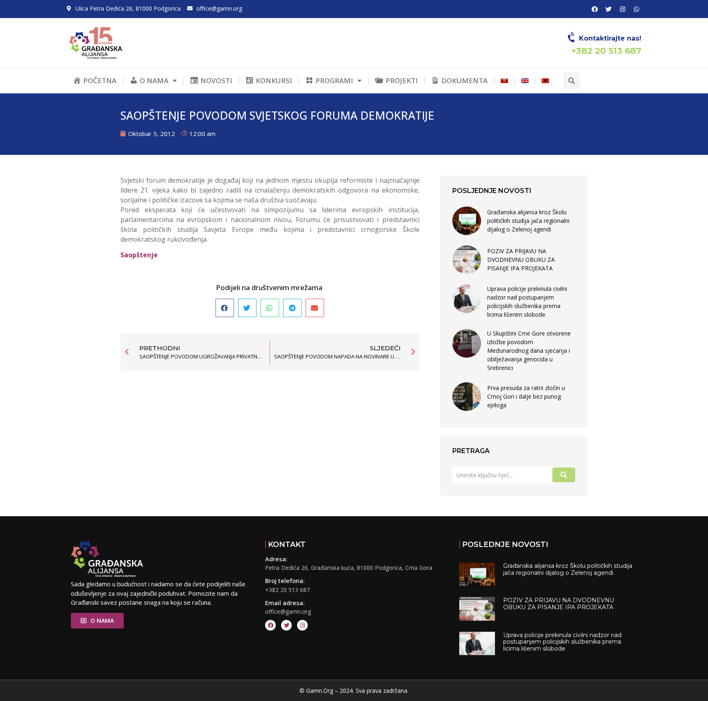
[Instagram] (622, 9)
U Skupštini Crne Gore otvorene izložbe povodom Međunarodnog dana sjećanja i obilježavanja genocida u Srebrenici (529, 350)
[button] (571, 81)
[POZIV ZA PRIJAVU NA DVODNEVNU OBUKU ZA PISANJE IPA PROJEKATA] (466, 259)
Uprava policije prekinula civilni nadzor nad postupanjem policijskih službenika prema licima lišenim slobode (527, 301)
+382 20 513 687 (287, 590)
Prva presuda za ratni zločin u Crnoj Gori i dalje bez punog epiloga (526, 396)
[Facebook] (594, 9)
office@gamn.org (288, 611)
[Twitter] (608, 9)
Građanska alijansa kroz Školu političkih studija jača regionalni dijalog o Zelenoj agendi (528, 220)
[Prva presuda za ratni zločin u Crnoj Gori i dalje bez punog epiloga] (466, 396)
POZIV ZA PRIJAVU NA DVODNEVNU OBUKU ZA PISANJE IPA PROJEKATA (521, 259)
